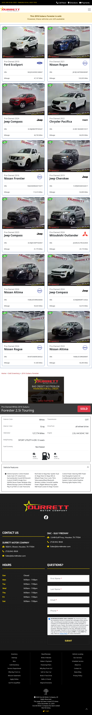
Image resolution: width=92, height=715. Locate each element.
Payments (85, 3)
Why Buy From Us (14, 672)
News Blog (77, 672)
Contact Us (77, 668)
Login (47, 711)
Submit (68, 640)
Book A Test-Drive (46, 676)
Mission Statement (14, 676)
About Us (78, 665)
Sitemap (14, 658)
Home (3, 373)
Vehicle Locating (77, 654)
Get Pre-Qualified (14, 683)
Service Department (14, 668)
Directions (73, 3)
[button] (46, 478)
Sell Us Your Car (46, 672)
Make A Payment (46, 661)
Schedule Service (77, 661)
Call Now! (62, 3)
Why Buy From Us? (46, 668)
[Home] (10, 8)
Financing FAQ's (46, 665)
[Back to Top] (86, 709)
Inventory (14, 654)
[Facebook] (46, 518)
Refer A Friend (46, 679)
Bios (14, 661)
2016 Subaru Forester (30, 373)
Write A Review (46, 658)
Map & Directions (46, 683)
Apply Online (14, 679)
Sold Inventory (14, 373)
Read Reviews (46, 654)
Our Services (77, 658)
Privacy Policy (63, 633)
